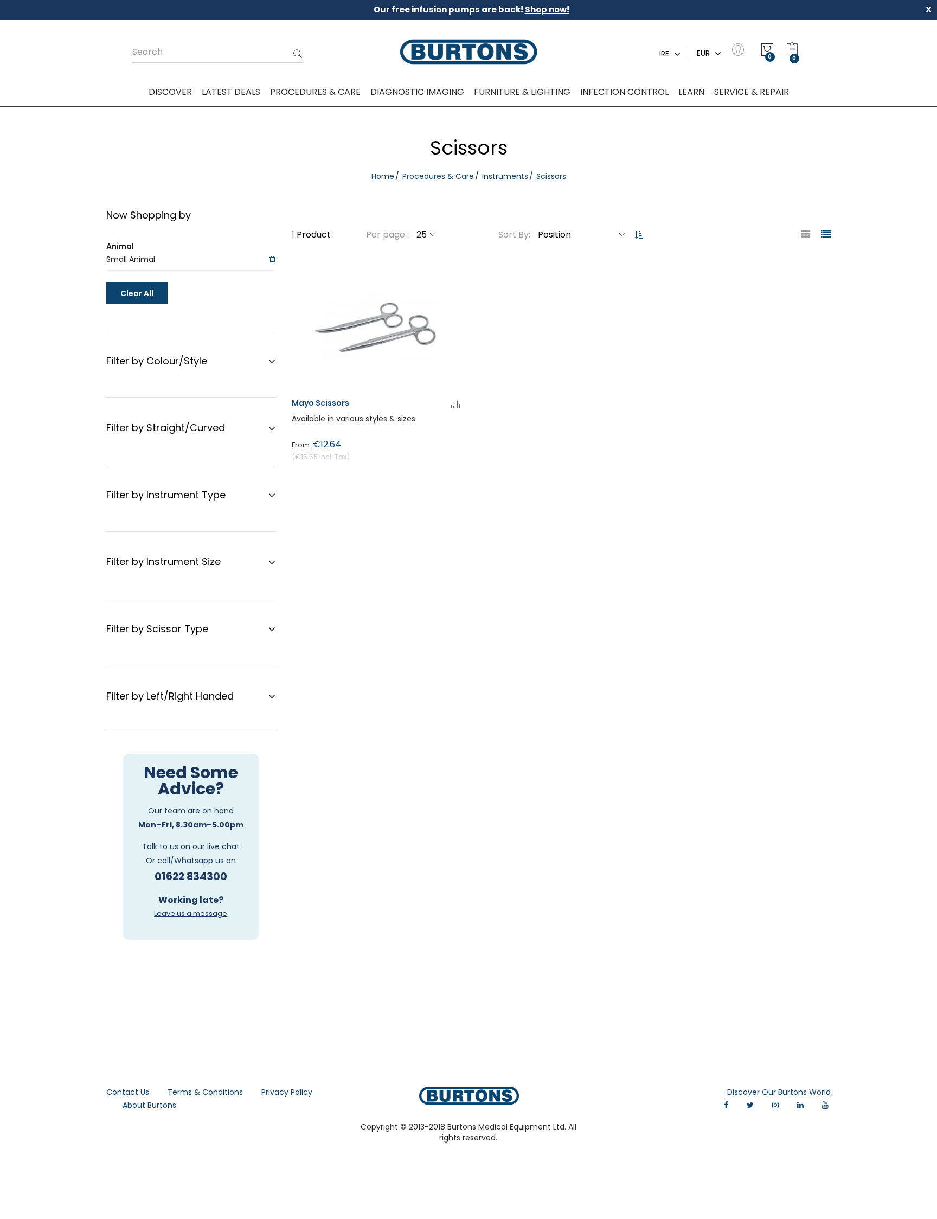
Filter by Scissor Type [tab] (157, 629)
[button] (455, 405)
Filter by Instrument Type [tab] (166, 495)
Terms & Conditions (205, 1092)
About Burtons (149, 1105)
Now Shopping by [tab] (148, 215)
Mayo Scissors (320, 402)
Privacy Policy (286, 1092)
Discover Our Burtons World (779, 1092)
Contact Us (127, 1092)
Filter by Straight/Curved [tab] (165, 427)
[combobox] (217, 52)
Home (382, 176)
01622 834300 (191, 876)
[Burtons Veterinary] (468, 52)
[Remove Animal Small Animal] (272, 259)
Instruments (505, 176)
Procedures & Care (438, 176)
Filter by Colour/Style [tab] (156, 361)
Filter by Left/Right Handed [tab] (170, 696)
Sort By (513, 234)
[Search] (297, 54)
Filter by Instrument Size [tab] (163, 561)
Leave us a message (190, 913)
